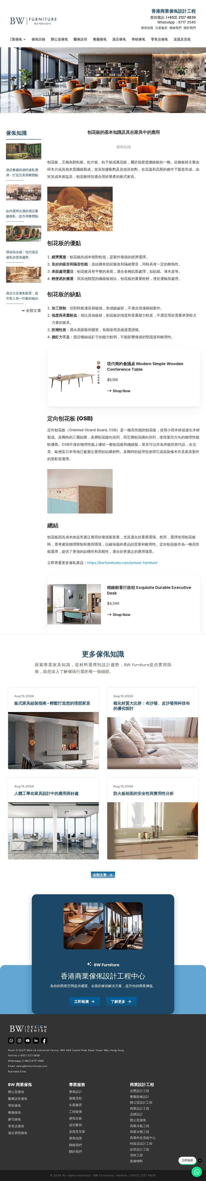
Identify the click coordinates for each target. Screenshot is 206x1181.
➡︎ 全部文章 (31, 310)
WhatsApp (176, 22)
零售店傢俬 (16, 1126)
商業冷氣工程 (139, 1126)
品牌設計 (136, 1114)
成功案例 (75, 1125)
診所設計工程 (139, 1149)
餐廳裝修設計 (139, 1097)
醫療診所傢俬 (17, 1099)
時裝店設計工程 (141, 1143)
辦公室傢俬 (16, 1092)
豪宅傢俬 (14, 1119)
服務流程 (75, 1098)
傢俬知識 (147, 28)
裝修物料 (136, 1161)
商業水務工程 (139, 1132)
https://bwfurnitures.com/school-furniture (122, 563)
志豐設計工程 (139, 1091)
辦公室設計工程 (141, 1102)
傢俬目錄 (75, 1118)
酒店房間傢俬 (17, 1133)
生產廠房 (161, 28)
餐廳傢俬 (14, 1112)
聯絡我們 (175, 28)
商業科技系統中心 (143, 1138)
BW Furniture (136, 664)
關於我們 (190, 28)
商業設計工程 (139, 1108)
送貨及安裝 (77, 1131)
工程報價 (75, 1112)
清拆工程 (136, 1155)
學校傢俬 (14, 1105)
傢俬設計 (75, 1092)
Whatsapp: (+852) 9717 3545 (26, 1060)
